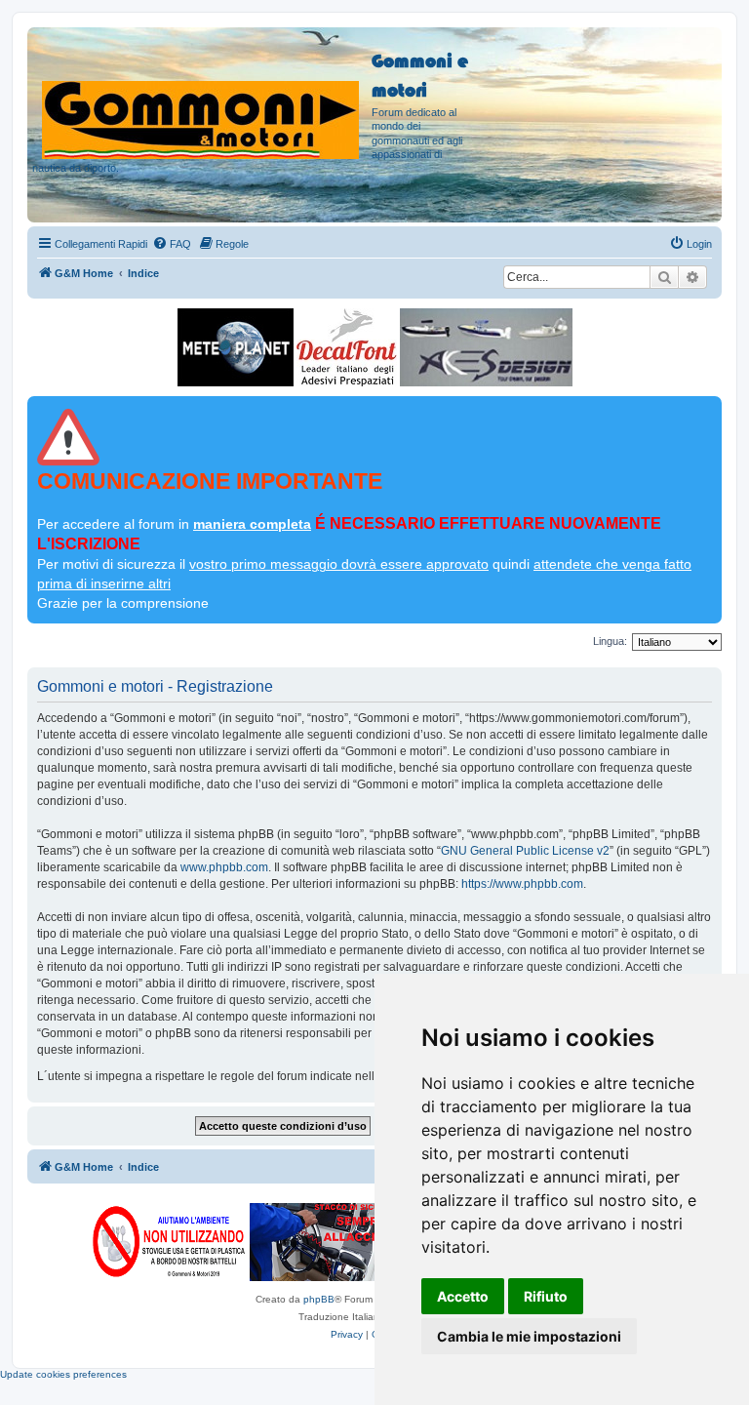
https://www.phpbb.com (522, 884)
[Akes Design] (486, 347)
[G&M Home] (202, 96)
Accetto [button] (463, 1296)
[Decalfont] (346, 347)
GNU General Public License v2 (525, 851)
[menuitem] (171, 244)
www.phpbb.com (224, 867)
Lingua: (610, 641)
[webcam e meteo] (235, 347)
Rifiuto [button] (546, 1296)
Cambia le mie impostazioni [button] (529, 1336)
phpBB (319, 1299)
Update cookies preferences (63, 1374)
